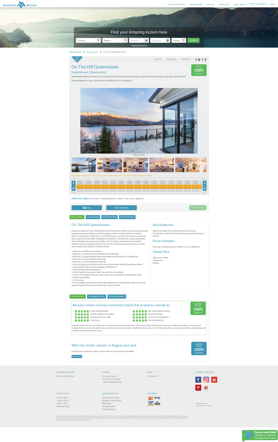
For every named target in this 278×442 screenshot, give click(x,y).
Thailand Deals (108, 409)
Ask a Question (122, 207)
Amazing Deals (196, 4)
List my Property (109, 376)
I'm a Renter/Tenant (111, 379)
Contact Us (223, 4)
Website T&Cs (63, 406)
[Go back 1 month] (74, 188)
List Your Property (177, 4)
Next (193, 122)
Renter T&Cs (62, 397)
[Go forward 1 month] (205, 188)
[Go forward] (205, 183)
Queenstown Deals (111, 397)
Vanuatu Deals (108, 406)
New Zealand (75, 52)
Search (193, 40)
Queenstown (92, 52)
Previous (84, 122)
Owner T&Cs (62, 400)
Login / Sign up (239, 4)
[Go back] (74, 183)
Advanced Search (139, 45)
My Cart (210, 4)
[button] (88, 40)
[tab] (77, 217)
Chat (88, 207)
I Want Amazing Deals (112, 382)
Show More (76, 356)
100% (199, 70)
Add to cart (198, 207)
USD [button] (272, 4)
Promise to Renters (65, 376)
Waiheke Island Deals (111, 400)
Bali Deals (106, 403)
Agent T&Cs (62, 403)
